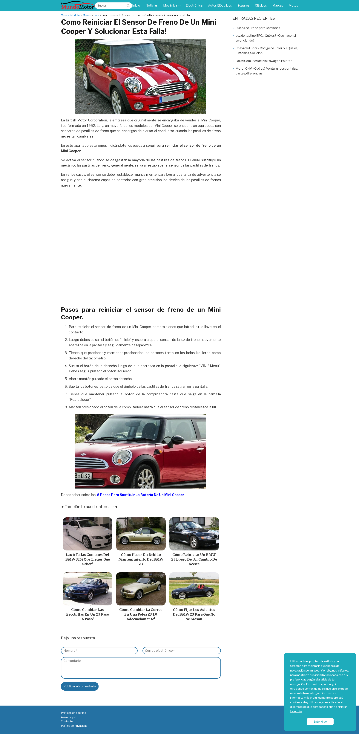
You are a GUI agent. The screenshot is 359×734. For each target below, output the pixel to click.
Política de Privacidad (74, 725)
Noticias (152, 5)
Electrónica (194, 5)
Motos (293, 5)
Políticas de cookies (73, 712)
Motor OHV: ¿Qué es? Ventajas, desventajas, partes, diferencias (267, 71)
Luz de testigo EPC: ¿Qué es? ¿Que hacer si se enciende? (266, 38)
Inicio (136, 5)
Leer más (296, 711)
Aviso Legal (68, 717)
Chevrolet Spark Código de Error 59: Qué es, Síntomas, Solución (267, 50)
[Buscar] (128, 5)
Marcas (277, 5)
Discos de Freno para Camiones (258, 28)
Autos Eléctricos (220, 5)
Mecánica (170, 5)
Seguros (243, 5)
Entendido (320, 721)
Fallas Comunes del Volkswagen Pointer (264, 61)
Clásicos (261, 5)
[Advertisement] (141, 218)
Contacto (67, 721)
